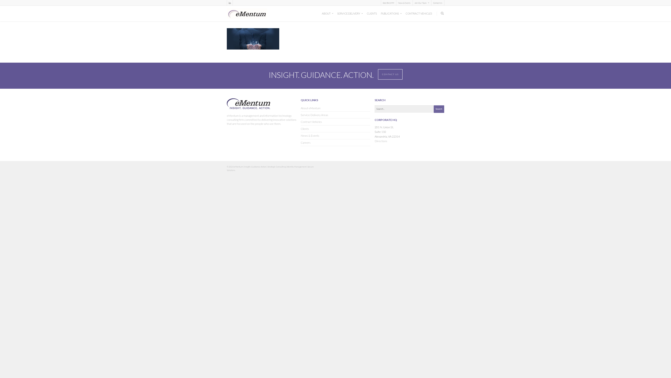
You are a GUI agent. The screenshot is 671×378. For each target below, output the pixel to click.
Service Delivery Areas (314, 115)
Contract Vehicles (419, 13)
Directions (381, 141)
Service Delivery (348, 13)
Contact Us (437, 3)
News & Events (404, 3)
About (326, 13)
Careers (306, 142)
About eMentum (310, 108)
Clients (372, 13)
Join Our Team (420, 3)
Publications (390, 13)
